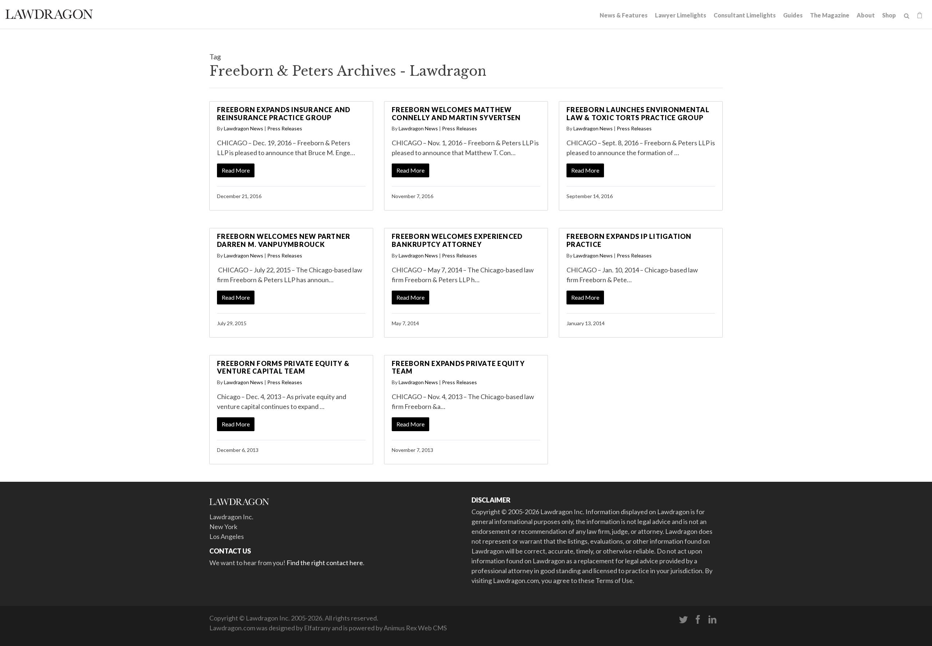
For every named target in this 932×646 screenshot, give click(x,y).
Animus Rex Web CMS (415, 628)
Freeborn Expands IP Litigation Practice (629, 240)
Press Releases (284, 128)
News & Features (624, 15)
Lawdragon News (243, 128)
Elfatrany (317, 628)
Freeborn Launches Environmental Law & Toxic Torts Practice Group (638, 114)
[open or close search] (906, 16)
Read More (236, 170)
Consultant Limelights (745, 15)
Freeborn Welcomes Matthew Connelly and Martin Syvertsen (456, 114)
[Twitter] (683, 619)
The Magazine (829, 15)
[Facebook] (698, 619)
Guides (793, 15)
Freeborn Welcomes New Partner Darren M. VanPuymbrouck (283, 240)
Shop (889, 15)
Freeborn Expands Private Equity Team (458, 367)
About (866, 15)
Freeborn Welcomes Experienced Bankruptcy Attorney (457, 240)
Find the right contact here (325, 563)
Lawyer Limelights (680, 15)
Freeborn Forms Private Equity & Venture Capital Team (283, 367)
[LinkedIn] (712, 619)
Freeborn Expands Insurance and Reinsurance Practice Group (284, 114)
